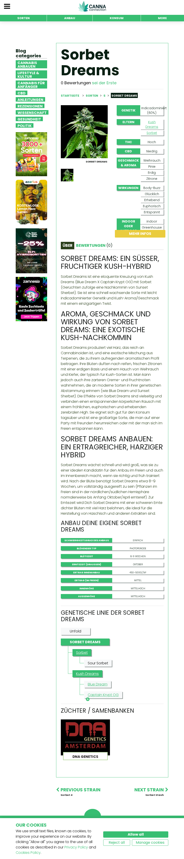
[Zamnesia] (31, 154)
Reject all (117, 842)
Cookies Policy (28, 852)
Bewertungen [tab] (94, 245)
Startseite (70, 95)
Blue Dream (97, 684)
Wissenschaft (32, 112)
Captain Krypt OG (103, 694)
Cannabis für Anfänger (31, 84)
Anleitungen (30, 99)
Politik (25, 125)
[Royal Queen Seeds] (31, 250)
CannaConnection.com (92, 6)
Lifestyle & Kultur (28, 74)
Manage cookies (150, 842)
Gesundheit (29, 119)
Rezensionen (30, 106)
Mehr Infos (140, 233)
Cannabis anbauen (27, 64)
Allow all (136, 834)
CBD (22, 93)
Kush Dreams (151, 124)
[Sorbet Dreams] (84, 131)
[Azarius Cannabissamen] (31, 202)
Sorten (92, 95)
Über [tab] (67, 245)
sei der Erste (104, 83)
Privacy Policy (76, 847)
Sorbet (152, 133)
